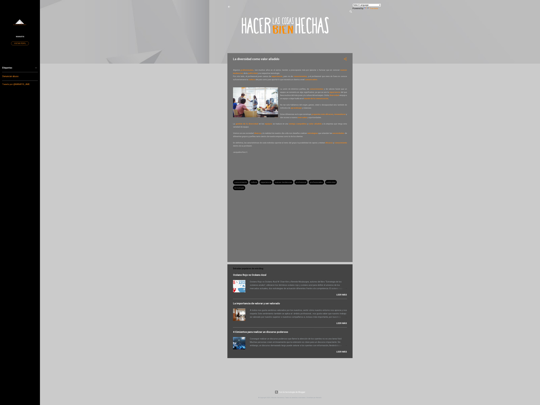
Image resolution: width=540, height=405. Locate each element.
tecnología (239, 188)
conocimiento (240, 182)
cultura (252, 80)
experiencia (277, 76)
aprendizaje (296, 108)
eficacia (329, 143)
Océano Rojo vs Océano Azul (249, 274)
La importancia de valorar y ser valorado (256, 303)
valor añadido (315, 124)
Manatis (20, 36)
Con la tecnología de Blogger (291, 392)
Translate (374, 8)
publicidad (252, 73)
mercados (303, 117)
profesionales (316, 182)
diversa (257, 133)
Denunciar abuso (10, 76)
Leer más (341, 294)
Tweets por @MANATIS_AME (16, 84)
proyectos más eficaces (322, 114)
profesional (301, 182)
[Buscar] (351, 12)
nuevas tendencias (283, 182)
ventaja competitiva (298, 124)
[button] (345, 59)
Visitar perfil (20, 43)
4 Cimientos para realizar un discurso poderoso (260, 331)
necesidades (338, 133)
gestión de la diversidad (247, 124)
